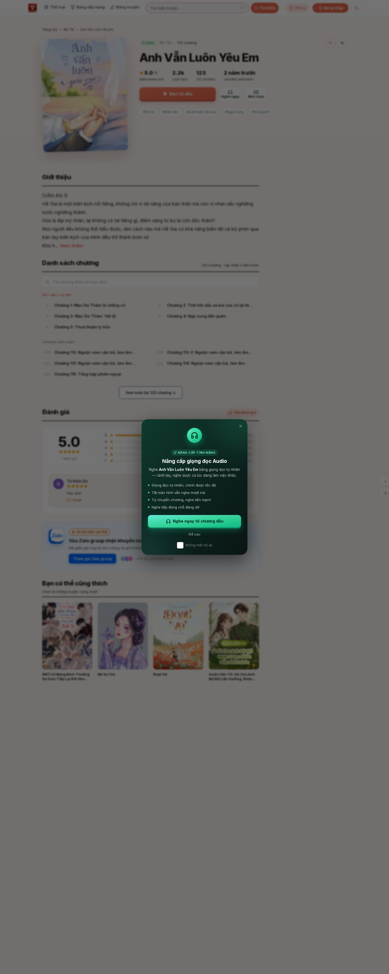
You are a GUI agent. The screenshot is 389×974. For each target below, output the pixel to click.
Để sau (194, 534)
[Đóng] (240, 426)
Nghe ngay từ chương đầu (198, 521)
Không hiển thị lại (199, 545)
